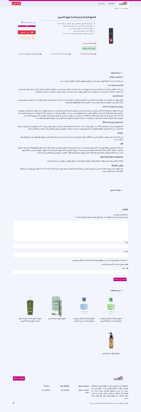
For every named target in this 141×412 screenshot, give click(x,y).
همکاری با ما (45, 390)
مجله (87, 393)
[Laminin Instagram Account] (13, 403)
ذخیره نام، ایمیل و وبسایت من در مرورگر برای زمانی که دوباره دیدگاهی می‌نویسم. (99, 260)
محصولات (111, 3)
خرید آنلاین (16, 3)
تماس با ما (101, 3)
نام (126, 243)
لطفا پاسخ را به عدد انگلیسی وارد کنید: (115, 264)
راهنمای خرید (64, 390)
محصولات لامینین (124, 8)
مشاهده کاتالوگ (25, 38)
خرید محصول (25, 32)
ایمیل (125, 251)
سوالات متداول (84, 390)
